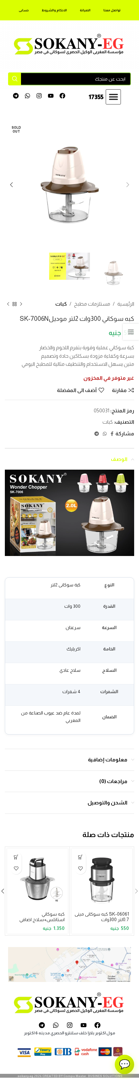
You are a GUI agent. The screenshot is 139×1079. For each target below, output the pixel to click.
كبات (61, 304)
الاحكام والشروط (54, 10)
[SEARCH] (14, 78)
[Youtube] (50, 96)
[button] (113, 96)
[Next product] (8, 304)
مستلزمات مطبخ (92, 304)
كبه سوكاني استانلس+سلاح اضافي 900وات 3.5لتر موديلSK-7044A (40, 922)
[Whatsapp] (27, 96)
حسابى (24, 10)
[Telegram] (16, 96)
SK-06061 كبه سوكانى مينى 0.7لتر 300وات (102, 916)
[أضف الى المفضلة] (80, 868)
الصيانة (85, 10)
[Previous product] (21, 304)
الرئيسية (125, 304)
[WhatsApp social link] (105, 434)
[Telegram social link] (96, 434)
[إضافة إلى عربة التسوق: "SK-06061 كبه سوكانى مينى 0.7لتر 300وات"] (80, 857)
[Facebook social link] (112, 434)
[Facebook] (62, 96)
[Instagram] (39, 96)
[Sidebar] (131, 332)
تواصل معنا (112, 10)
